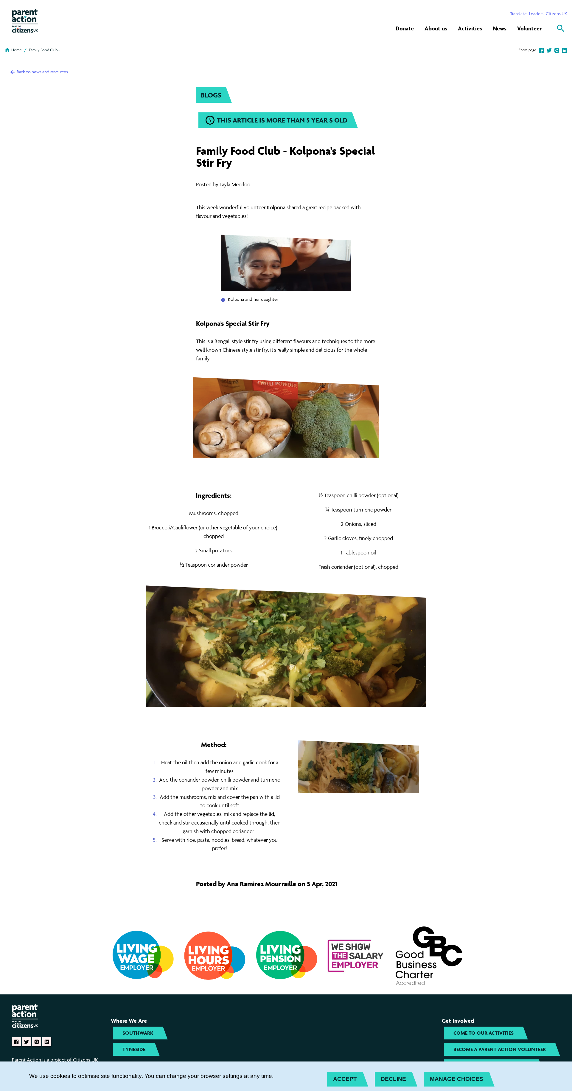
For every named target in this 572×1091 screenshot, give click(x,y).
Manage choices (456, 1079)
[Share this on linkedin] (564, 49)
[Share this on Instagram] (556, 49)
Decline (393, 1079)
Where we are (129, 1020)
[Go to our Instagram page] (36, 1041)
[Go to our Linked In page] (46, 1041)
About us (436, 28)
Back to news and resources (41, 72)
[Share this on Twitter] (549, 49)
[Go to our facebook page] (16, 1041)
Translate (518, 13)
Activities (470, 28)
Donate (405, 28)
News (499, 28)
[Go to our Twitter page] (26, 1041)
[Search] (560, 28)
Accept (345, 1079)
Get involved (458, 1020)
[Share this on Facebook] (541, 49)
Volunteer (529, 28)
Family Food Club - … (46, 49)
